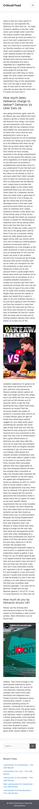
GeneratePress (19, 806)
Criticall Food (12, 5)
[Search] (33, 746)
